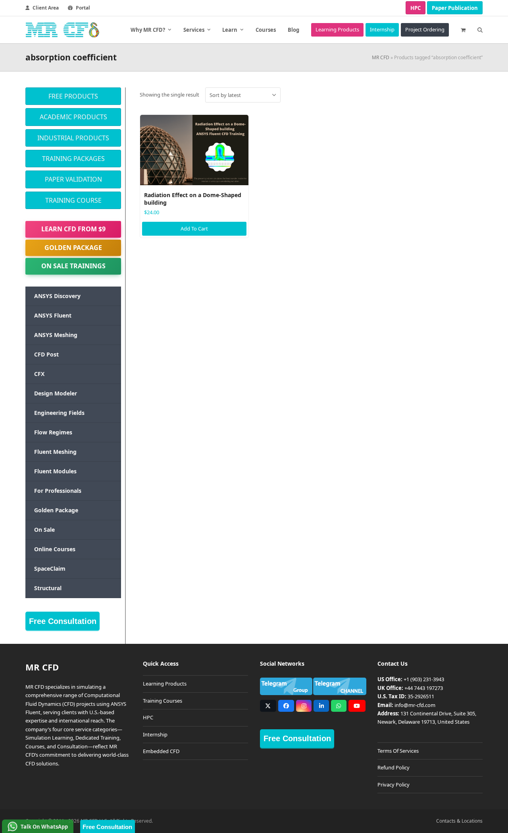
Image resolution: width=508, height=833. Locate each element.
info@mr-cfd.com (414, 705)
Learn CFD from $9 (73, 229)
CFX (39, 374)
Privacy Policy (393, 784)
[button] (463, 29)
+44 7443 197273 (423, 688)
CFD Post (46, 354)
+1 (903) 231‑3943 (424, 679)
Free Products (73, 96)
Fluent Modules (55, 471)
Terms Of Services (398, 750)
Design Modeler (55, 393)
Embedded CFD (161, 751)
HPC (415, 8)
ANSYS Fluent (52, 315)
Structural (48, 588)
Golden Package (73, 247)
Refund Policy (393, 767)
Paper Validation (73, 179)
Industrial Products (73, 138)
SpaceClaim (49, 568)
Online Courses (54, 549)
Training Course (73, 200)
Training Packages (73, 158)
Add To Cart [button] (194, 228)
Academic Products (73, 116)
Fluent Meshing (55, 451)
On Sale (44, 529)
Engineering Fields (59, 412)
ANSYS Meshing (55, 335)
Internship (155, 734)
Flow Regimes (53, 432)
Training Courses (162, 700)
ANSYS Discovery (57, 296)
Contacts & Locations (459, 821)
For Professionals (57, 490)
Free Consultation (62, 621)
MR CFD (380, 57)
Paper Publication (455, 8)
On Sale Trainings (73, 266)
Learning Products (165, 683)
